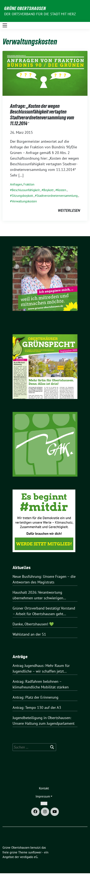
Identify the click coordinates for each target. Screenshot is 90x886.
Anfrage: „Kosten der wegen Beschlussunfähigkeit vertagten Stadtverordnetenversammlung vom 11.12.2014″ (42, 114)
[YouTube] (54, 812)
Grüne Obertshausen (25, 8)
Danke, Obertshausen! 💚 (33, 624)
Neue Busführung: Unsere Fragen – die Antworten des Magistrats (44, 579)
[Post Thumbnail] (45, 73)
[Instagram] (45, 812)
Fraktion (28, 184)
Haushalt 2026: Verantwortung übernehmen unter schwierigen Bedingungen (38, 595)
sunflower (34, 852)
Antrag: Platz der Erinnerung (35, 697)
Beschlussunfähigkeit (26, 190)
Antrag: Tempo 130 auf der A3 (37, 707)
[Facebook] (35, 812)
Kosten (61, 190)
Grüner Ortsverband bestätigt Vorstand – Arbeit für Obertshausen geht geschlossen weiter (44, 611)
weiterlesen (69, 210)
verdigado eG (28, 857)
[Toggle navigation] (5, 25)
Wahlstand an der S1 (29, 634)
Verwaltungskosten (24, 201)
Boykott (48, 190)
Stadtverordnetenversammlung (57, 196)
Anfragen (16, 184)
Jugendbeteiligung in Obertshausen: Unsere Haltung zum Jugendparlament (44, 720)
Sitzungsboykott (22, 196)
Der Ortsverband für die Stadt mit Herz (40, 14)
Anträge (20, 656)
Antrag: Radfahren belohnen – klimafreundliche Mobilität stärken (41, 684)
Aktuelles (22, 567)
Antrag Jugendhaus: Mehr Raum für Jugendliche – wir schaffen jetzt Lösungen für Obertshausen (41, 668)
